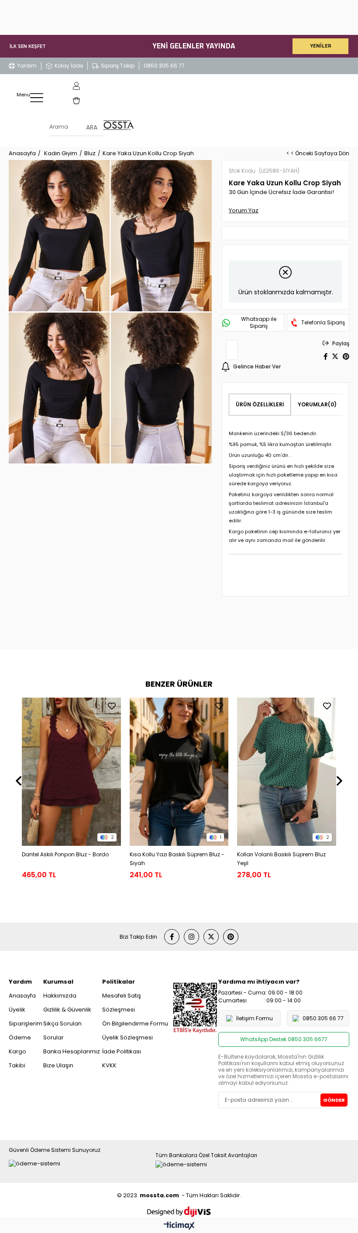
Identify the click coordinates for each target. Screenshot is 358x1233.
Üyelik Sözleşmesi (127, 1037)
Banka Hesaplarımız (71, 1051)
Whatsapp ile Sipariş (258, 323)
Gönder (334, 1100)
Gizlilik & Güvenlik (67, 1009)
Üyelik (17, 1009)
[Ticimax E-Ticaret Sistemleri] (179, 1226)
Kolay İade (69, 65)
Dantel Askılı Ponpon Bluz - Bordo (65, 854)
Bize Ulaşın (58, 1065)
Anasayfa (22, 995)
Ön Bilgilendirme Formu (135, 1023)
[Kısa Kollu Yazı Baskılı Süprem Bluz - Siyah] (179, 772)
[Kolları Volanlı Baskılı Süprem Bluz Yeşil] (286, 772)
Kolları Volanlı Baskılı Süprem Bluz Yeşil (281, 859)
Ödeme (20, 1037)
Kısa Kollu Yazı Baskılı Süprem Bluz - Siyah (177, 859)
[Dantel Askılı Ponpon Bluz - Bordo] (71, 772)
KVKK (109, 1065)
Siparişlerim (25, 1023)
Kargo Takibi (17, 1058)
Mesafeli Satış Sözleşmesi (121, 1002)
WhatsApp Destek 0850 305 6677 (283, 1039)
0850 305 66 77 (164, 65)
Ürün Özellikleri (260, 404)
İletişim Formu (254, 1018)
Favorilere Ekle (112, 706)
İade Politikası (121, 1051)
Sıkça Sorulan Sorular (62, 1030)
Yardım (27, 65)
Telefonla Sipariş (323, 322)
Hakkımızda (59, 995)
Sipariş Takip (117, 65)
